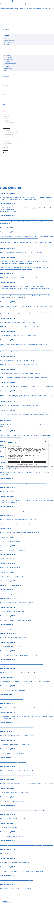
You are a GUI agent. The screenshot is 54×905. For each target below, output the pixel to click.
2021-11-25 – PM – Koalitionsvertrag (9, 491)
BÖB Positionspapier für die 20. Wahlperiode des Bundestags (15, 524)
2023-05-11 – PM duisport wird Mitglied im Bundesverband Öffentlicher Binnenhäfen (21, 373)
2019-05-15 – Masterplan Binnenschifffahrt (10, 629)
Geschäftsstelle (8, 38)
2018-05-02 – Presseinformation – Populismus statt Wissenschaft (16, 735)
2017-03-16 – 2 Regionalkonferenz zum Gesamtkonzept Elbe (15, 862)
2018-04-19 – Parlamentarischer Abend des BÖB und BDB (14, 744)
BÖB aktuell (7, 55)
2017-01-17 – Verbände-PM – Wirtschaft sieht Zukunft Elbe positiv (16, 880)
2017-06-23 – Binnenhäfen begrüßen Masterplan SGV (13, 818)
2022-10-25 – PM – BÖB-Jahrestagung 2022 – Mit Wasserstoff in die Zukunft (19, 405)
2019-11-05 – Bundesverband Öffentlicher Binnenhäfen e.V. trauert (16, 602)
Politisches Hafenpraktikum (10, 63)
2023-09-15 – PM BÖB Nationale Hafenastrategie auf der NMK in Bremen (18, 322)
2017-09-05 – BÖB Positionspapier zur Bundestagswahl (14, 792)
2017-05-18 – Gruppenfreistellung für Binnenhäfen (12, 836)
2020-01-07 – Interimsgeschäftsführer (9, 594)
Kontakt (5, 104)
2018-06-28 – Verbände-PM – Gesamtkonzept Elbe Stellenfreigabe (16, 727)
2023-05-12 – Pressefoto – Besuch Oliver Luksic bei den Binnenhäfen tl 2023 (19, 364)
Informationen (6, 50)
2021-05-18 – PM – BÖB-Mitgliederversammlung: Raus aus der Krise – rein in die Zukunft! (22, 511)
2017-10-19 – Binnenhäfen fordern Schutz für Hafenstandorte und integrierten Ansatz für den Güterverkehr (26, 783)
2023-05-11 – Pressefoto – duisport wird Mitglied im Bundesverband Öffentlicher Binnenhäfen (23, 377)
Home (4, 20)
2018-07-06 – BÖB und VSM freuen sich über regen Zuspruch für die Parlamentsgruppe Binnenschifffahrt (26, 707)
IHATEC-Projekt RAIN (9, 66)
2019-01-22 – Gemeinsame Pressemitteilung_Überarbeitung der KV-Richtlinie (19, 655)
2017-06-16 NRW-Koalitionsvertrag (8, 827)
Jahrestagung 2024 (8, 61)
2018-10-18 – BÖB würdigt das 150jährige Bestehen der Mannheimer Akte (18, 672)
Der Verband (6, 29)
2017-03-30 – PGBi (4, 853)
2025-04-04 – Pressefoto (6, 227)
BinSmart (7, 70)
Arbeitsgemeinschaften (9, 40)
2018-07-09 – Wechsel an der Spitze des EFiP (11, 699)
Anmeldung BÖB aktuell (12, 57)
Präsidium (7, 35)
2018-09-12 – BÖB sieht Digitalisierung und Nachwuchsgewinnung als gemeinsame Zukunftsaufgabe (25, 681)
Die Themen (5, 85)
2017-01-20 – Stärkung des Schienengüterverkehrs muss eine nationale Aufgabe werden (22, 871)
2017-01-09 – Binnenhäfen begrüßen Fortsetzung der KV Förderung (16, 888)
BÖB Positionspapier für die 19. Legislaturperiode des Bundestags (16, 775)
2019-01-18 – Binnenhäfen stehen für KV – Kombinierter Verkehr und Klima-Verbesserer (21, 664)
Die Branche (6, 76)
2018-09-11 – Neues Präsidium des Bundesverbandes (13, 690)
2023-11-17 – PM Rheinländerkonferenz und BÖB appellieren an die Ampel (18, 277)
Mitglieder (7, 44)
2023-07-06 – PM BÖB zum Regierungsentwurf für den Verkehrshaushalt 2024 (19, 335)
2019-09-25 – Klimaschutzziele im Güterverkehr (12, 611)
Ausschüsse (7, 42)
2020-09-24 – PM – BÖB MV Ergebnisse (10, 559)
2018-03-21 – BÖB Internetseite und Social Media (12, 753)
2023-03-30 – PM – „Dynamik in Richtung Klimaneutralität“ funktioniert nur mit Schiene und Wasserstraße (26, 386)
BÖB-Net (5, 94)
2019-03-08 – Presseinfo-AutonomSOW (10, 646)
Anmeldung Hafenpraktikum (13, 64)
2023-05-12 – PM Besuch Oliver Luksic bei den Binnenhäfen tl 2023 (17, 360)
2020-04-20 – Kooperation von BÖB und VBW (11, 576)
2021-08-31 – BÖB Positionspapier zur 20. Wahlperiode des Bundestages (18, 519)
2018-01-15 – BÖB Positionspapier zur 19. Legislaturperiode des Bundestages (19, 770)
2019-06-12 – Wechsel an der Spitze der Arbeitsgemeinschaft (15, 620)
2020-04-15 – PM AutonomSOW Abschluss (10, 585)
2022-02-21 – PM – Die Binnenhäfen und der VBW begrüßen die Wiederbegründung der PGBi (23, 483)
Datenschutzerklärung (7, 902)
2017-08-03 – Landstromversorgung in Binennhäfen (13, 801)
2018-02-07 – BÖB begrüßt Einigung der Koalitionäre (13, 762)
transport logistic (8, 68)
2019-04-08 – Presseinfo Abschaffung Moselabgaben (13, 637)
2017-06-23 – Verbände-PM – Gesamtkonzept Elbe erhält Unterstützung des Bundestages (22, 810)
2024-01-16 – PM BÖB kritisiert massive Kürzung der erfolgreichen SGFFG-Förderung (21, 252)
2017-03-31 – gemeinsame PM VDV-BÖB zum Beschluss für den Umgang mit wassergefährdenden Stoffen (26, 845)
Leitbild (6, 37)
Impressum (5, 901)
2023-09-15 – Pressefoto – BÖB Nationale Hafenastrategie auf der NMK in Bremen (20, 326)
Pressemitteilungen (9, 59)
